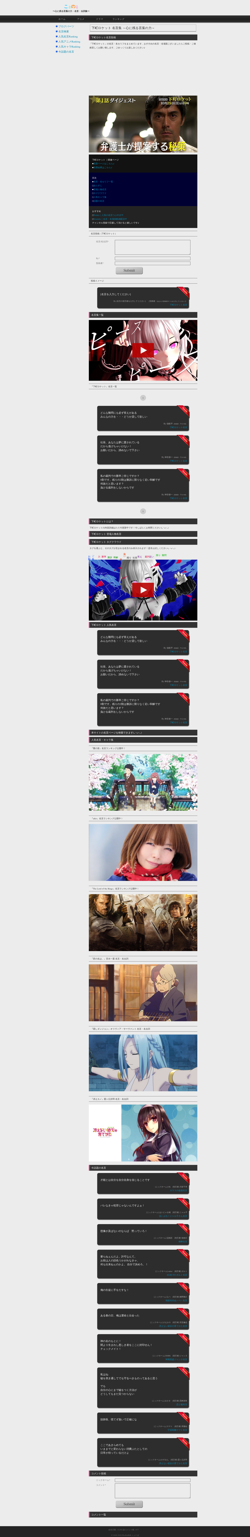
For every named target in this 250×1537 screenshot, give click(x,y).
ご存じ (93, 556)
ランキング (119, 18)
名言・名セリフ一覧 (103, 181)
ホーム (62, 18)
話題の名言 (98, 200)
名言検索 (63, 31)
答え (139, 556)
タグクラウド (99, 193)
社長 (135, 557)
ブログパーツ (66, 26)
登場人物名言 (99, 189)
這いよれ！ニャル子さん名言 (173, 1215)
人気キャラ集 (99, 197)
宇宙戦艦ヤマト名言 (177, 1429)
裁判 (147, 556)
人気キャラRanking (69, 46)
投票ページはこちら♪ (103, 163)
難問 (164, 555)
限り (158, 555)
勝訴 (109, 557)
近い (151, 556)
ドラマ (99, 18)
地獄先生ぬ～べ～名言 (176, 1300)
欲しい (125, 553)
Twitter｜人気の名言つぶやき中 (108, 215)
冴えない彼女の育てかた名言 (173, 1325)
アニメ (80, 18)
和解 (115, 557)
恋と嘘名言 (181, 1404)
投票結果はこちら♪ (102, 167)
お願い (89, 556)
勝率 (104, 556)
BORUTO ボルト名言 (177, 1274)
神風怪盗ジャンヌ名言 (176, 1359)
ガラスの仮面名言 (178, 1190)
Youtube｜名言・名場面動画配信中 (110, 218)
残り (129, 557)
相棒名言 (183, 1241)
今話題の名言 (66, 51)
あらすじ (97, 185)
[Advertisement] (143, 71)
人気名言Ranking (68, 36)
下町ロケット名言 (178, 304)
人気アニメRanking (69, 41)
